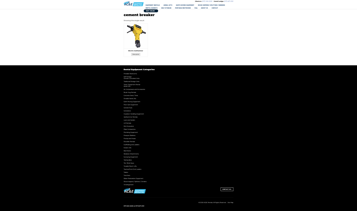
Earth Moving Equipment (185, 5)
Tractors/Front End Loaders (132, 169)
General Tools (128, 108)
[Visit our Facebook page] (125, 202)
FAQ (195, 8)
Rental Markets (151, 8)
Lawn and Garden (129, 120)
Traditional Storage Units (131, 81)
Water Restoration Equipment (133, 178)
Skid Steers (127, 151)
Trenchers (127, 175)
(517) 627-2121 (228, 1)
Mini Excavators (129, 126)
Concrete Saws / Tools (131, 95)
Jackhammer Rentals (131, 117)
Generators (127, 111)
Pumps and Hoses (130, 138)
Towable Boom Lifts (130, 166)
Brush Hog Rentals (130, 92)
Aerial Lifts (168, 5)
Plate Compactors (129, 129)
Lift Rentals (127, 123)
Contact (215, 8)
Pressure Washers (129, 135)
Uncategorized (128, 184)
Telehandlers (128, 160)
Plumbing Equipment (131, 132)
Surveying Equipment (131, 157)
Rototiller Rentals (129, 141)
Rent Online (150, 11)
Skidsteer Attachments (131, 154)
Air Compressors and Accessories (134, 89)
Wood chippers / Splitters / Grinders (211, 5)
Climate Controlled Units (131, 78)
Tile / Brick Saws (129, 163)
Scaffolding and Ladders (131, 145)
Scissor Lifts (127, 148)
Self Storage (128, 77)
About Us (204, 8)
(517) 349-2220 (207, 1)
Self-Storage (166, 8)
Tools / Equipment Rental (132, 84)
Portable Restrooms (183, 8)
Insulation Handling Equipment (134, 114)
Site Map (230, 202)
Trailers (126, 172)
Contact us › (227, 189)
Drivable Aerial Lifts (130, 98)
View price (135, 54)
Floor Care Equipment (131, 105)
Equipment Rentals (153, 5)
